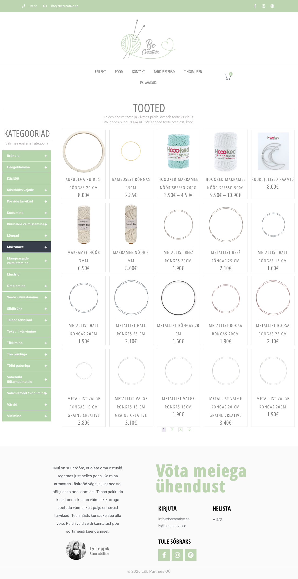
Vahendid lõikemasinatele (27, 379)
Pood (119, 71)
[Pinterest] (272, 6)
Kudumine (27, 212)
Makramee (27, 247)
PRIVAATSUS (148, 82)
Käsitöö (13, 178)
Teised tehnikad (27, 320)
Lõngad (27, 235)
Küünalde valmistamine (27, 224)
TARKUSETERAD (164, 71)
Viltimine (27, 416)
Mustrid (13, 274)
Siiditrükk (27, 308)
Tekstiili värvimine (21, 331)
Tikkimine (27, 343)
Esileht (100, 71)
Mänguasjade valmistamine (27, 260)
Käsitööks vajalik (27, 190)
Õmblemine (27, 286)
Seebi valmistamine (27, 297)
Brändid (27, 155)
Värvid (27, 404)
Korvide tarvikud (27, 201)
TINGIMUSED (193, 71)
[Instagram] (264, 6)
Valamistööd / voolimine (27, 393)
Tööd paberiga (27, 365)
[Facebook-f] (255, 6)
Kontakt (138, 71)
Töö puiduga (27, 354)
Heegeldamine (27, 167)
